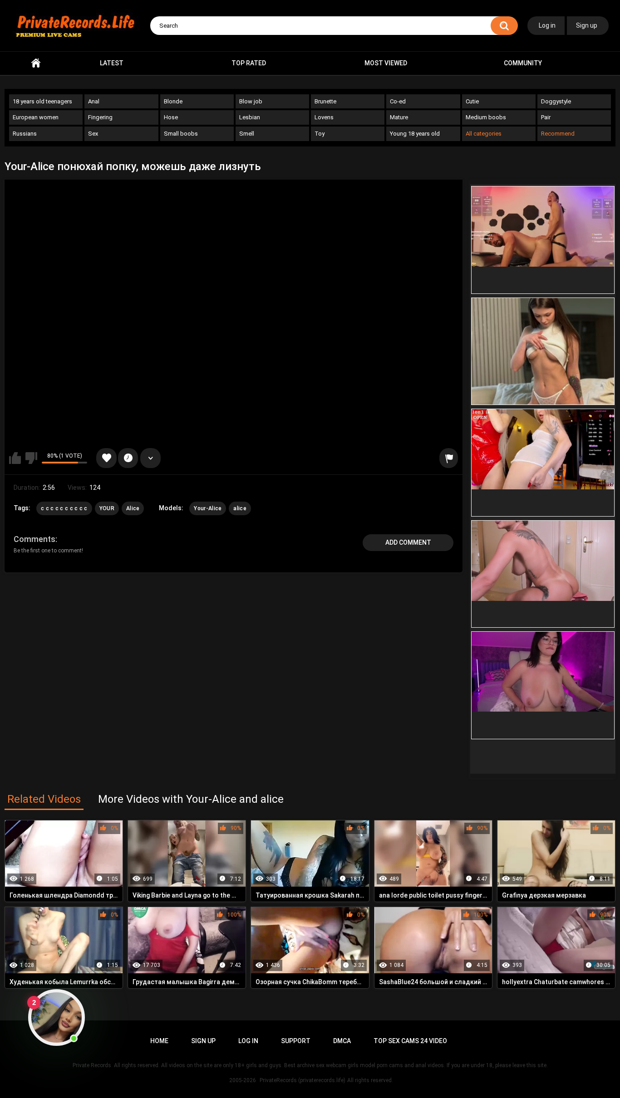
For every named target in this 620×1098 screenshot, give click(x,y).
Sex (93, 133)
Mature (399, 117)
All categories (484, 133)
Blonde (173, 101)
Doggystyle (556, 101)
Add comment (408, 542)
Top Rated (248, 63)
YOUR (106, 508)
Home (36, 63)
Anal (93, 101)
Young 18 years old (415, 133)
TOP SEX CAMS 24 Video (410, 1040)
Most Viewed (385, 63)
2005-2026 (242, 1080)
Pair (546, 117)
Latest (111, 63)
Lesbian (249, 117)
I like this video (15, 458)
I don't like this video (31, 458)
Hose (171, 117)
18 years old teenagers (42, 101)
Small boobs (181, 133)
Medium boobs (486, 117)
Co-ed (398, 101)
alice (239, 508)
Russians (25, 133)
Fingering (100, 117)
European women (36, 117)
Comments (34, 539)
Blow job (250, 101)
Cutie (472, 101)
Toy (320, 133)
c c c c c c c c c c (64, 508)
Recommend (558, 133)
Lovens (324, 117)
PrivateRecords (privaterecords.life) (302, 1080)
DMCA (342, 1040)
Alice (133, 508)
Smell (246, 133)
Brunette (325, 101)
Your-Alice (207, 508)
